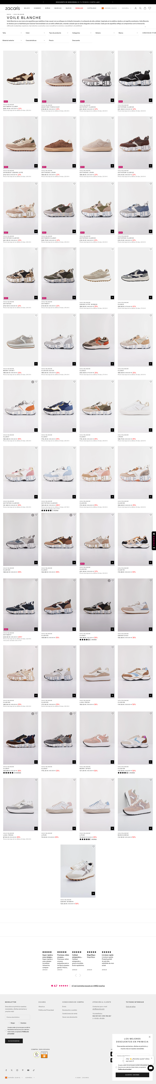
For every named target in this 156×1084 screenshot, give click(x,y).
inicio (9, 14)
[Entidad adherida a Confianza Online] (40, 1055)
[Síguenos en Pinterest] (23, 1070)
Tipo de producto (55, 33)
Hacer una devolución (69, 1017)
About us (42, 1007)
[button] (46, 510)
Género (98, 33)
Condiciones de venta (69, 1014)
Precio (51, 40)
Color (28, 33)
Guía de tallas (131, 1007)
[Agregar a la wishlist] (36, 52)
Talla (4, 33)
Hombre (23, 1023)
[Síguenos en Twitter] (12, 1070)
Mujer (13, 1023)
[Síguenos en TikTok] (34, 1070)
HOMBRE (37, 8)
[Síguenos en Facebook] (6, 1070)
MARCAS (58, 8)
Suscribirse (14, 1041)
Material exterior (8, 40)
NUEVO (69, 8)
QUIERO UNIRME (132, 1075)
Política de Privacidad (46, 1010)
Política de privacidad (124, 1069)
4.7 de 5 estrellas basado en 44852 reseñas (88, 986)
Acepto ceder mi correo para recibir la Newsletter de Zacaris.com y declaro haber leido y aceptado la (133, 1067)
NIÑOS (47, 8)
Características (31, 40)
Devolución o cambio (69, 1010)
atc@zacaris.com (98, 1009)
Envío (64, 1007)
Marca (121, 33)
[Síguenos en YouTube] (28, 1070)
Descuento (76, 40)
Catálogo (91, 8)
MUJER (27, 8)
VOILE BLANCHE (18, 14)
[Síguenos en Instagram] (17, 1070)
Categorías (76, 33)
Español (125, 8)
